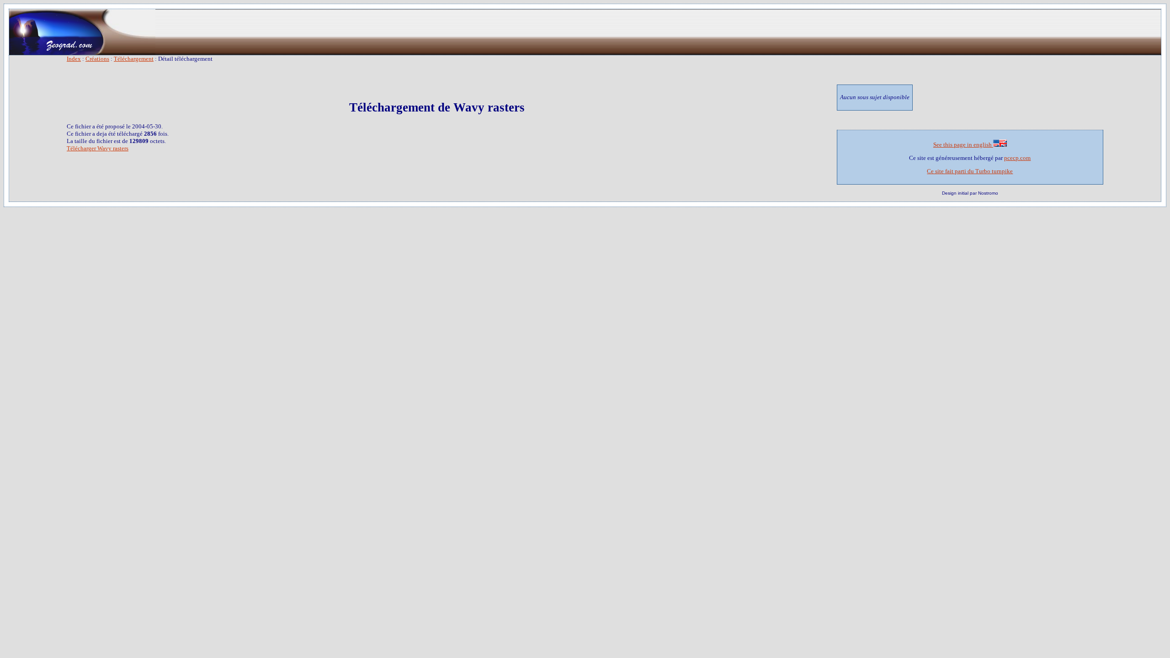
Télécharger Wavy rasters (97, 148)
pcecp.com (1017, 157)
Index (74, 58)
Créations (97, 58)
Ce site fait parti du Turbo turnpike (970, 171)
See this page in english (963, 144)
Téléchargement (134, 58)
